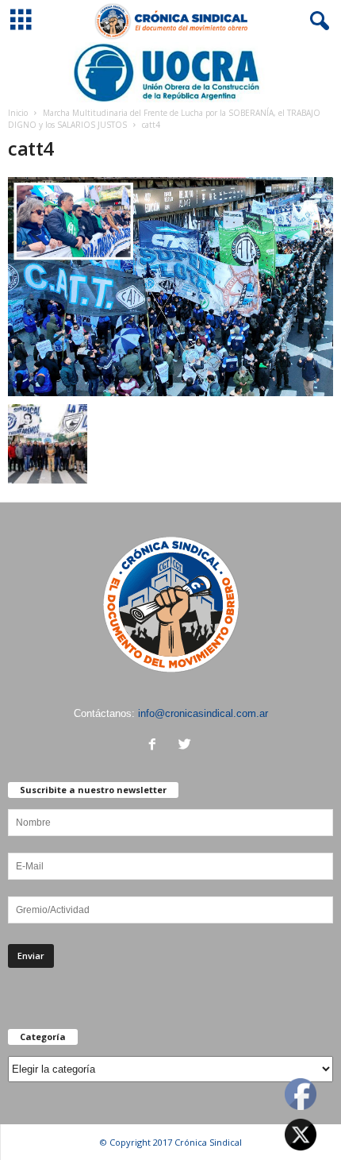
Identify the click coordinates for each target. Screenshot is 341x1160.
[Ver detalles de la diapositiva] (170, 72)
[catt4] (170, 286)
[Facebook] (156, 746)
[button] (316, 21)
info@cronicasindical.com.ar (203, 713)
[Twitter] (186, 746)
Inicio (18, 112)
